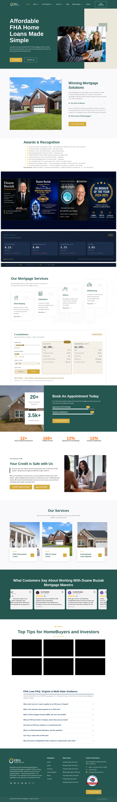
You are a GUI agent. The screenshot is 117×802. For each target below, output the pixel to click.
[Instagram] (29, 783)
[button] (106, 599)
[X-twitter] (33, 783)
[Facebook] (22, 783)
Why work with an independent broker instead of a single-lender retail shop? (49, 741)
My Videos (58, 626)
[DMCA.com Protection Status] (102, 799)
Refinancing (92, 291)
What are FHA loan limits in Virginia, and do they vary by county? (45, 720)
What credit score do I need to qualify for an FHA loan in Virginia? (45, 704)
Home (28, 4)
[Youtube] (11, 783)
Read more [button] (16, 607)
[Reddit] (25, 783)
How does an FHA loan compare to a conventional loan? (42, 725)
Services (58, 4)
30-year (20, 371)
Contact (88, 4)
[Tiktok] (18, 783)
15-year (33, 371)
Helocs (65, 295)
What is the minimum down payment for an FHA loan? (41, 709)
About (35, 4)
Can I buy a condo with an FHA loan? (35, 735)
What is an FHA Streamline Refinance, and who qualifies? (43, 730)
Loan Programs (46, 4)
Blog (67, 4)
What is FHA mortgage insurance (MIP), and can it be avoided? (44, 714)
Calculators (43, 299)
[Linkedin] (14, 783)
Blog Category (76, 4)
